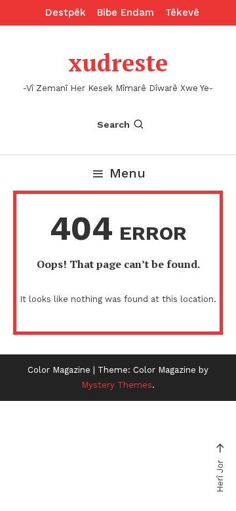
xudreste (118, 62)
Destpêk (65, 12)
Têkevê (182, 12)
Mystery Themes (116, 385)
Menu (127, 173)
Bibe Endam (125, 12)
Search (113, 124)
